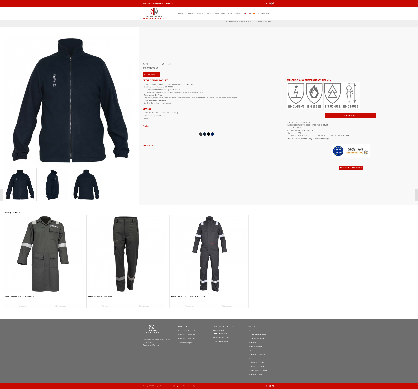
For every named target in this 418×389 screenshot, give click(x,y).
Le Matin (253, 342)
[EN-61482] (332, 95)
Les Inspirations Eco (257, 346)
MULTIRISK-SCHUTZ (219, 330)
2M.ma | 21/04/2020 (257, 362)
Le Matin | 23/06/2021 (258, 354)
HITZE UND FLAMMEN (220, 334)
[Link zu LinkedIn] (269, 3)
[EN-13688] (351, 95)
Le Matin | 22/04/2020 (258, 374)
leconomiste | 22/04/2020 (259, 370)
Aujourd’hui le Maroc (257, 338)
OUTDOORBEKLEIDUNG (220, 341)
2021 (249, 350)
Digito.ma (196, 386)
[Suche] (273, 13)
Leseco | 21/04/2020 (257, 366)
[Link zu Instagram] (273, 3)
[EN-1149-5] (296, 95)
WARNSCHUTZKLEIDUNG (221, 338)
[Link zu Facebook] (266, 3)
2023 (249, 330)
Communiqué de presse (258, 334)
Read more (24, 306)
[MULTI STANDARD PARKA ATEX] (1, 195)
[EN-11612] (314, 95)
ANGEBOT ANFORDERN (151, 74)
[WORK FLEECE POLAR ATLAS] (416, 195)
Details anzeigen (61, 306)
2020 (249, 358)
